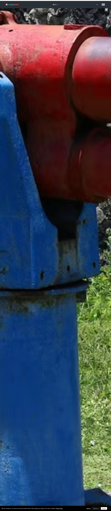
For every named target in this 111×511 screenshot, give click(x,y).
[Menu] (103, 5)
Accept (104, 508)
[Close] (109, 508)
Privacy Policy (59, 508)
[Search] (97, 4)
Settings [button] (88, 508)
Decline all (95, 508)
